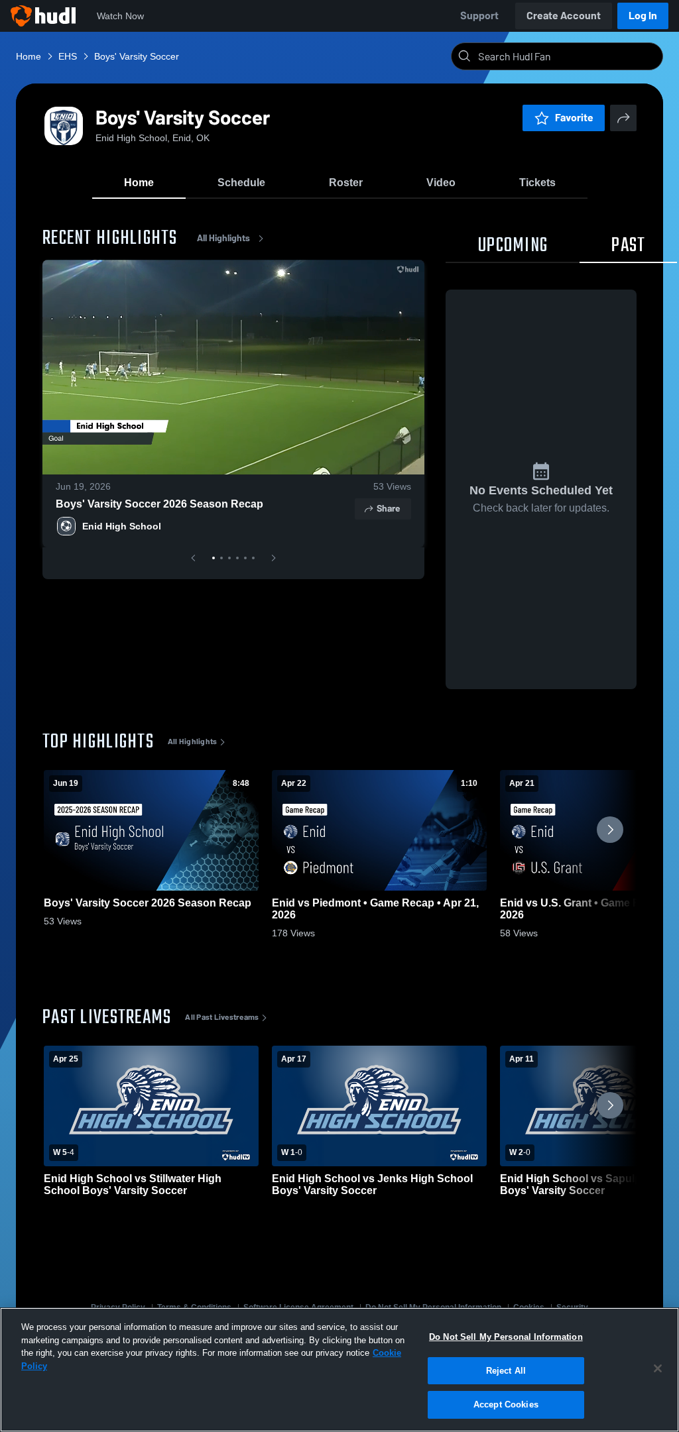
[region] (339, 1369)
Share (388, 508)
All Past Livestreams (222, 1017)
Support (479, 16)
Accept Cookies (505, 1404)
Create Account (563, 16)
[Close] (657, 1368)
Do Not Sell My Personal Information (506, 1337)
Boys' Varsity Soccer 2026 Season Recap (159, 504)
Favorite (574, 118)
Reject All (506, 1371)
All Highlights (223, 238)
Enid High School (121, 526)
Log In (643, 16)
